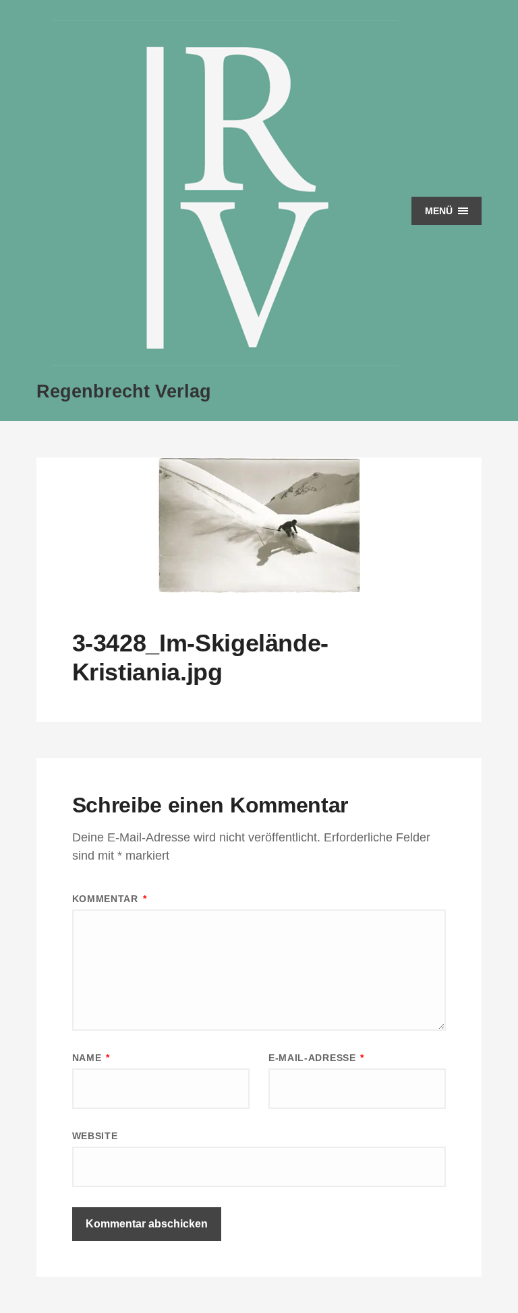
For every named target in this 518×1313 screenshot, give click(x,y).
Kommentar (109, 898)
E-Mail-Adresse (316, 1057)
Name (91, 1057)
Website (95, 1135)
